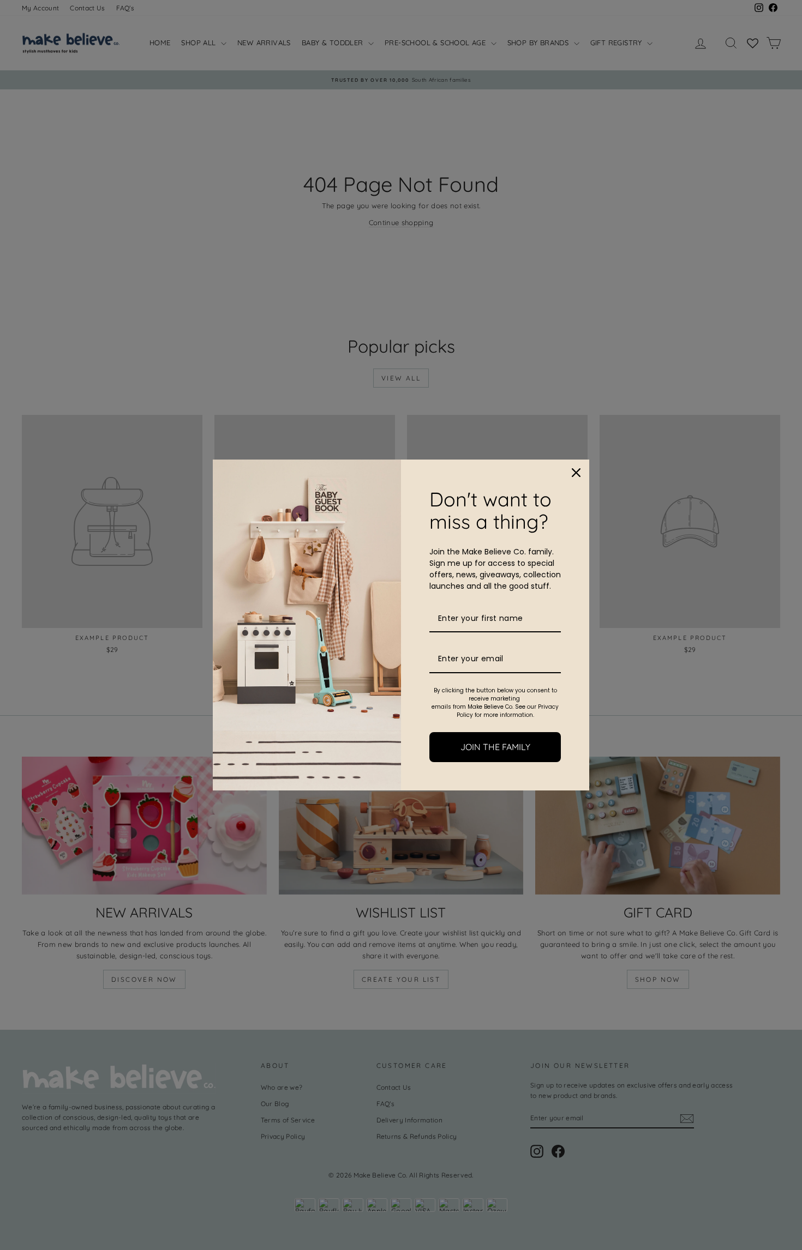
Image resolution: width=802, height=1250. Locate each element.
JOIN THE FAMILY (495, 746)
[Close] (576, 473)
